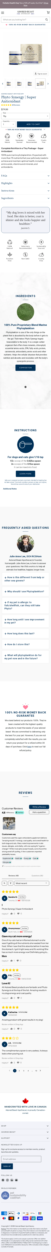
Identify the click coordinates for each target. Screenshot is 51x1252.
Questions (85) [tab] (37, 876)
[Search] (46, 19)
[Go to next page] (41, 1070)
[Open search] (4, 883)
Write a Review (39, 807)
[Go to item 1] (9, 823)
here (29, 746)
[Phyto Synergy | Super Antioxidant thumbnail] (9, 83)
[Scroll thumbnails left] (3, 83)
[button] (6, 104)
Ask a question (39, 812)
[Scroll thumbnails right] (48, 83)
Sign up (7, 1166)
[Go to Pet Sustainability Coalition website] (13, 1198)
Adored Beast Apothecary (12, 94)
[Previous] (9, 346)
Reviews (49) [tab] (14, 876)
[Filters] (10, 883)
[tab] (25, 387)
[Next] (41, 346)
